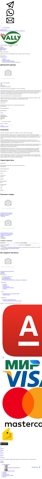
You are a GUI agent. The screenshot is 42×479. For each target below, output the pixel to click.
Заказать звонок (3, 29)
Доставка (5, 285)
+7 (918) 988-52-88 (5, 27)
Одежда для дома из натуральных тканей (11, 293)
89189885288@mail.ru (7, 278)
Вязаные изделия (6, 294)
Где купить (5, 284)
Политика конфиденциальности (9, 299)
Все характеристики (4, 116)
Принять (2, 461)
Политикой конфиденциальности (14, 247)
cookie (11, 459)
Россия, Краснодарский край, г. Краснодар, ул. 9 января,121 (13, 30)
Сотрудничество (6, 286)
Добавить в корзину (4, 126)
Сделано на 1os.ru (4, 442)
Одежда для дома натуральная (14, 467)
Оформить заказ (3, 56)
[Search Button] (11, 46)
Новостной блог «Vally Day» (8, 287)
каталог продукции (6, 464)
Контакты (5, 288)
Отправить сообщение (4, 249)
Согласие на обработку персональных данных (9, 248)
